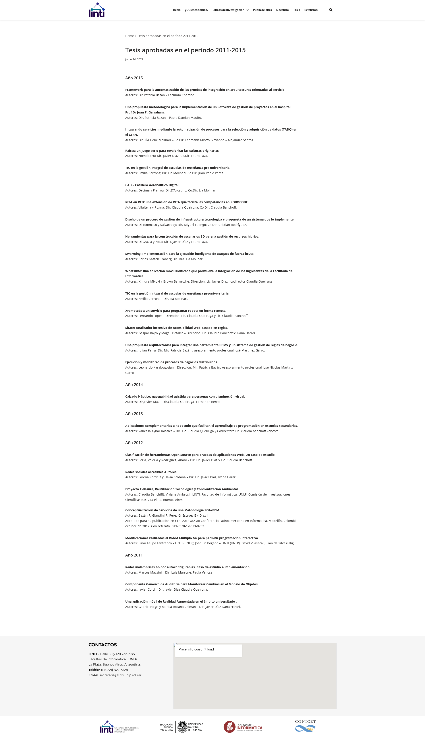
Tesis (296, 10)
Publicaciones (262, 10)
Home (129, 36)
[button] (231, 9)
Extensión (311, 10)
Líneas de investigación (228, 10)
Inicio (177, 10)
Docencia (282, 10)
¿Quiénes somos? (196, 10)
